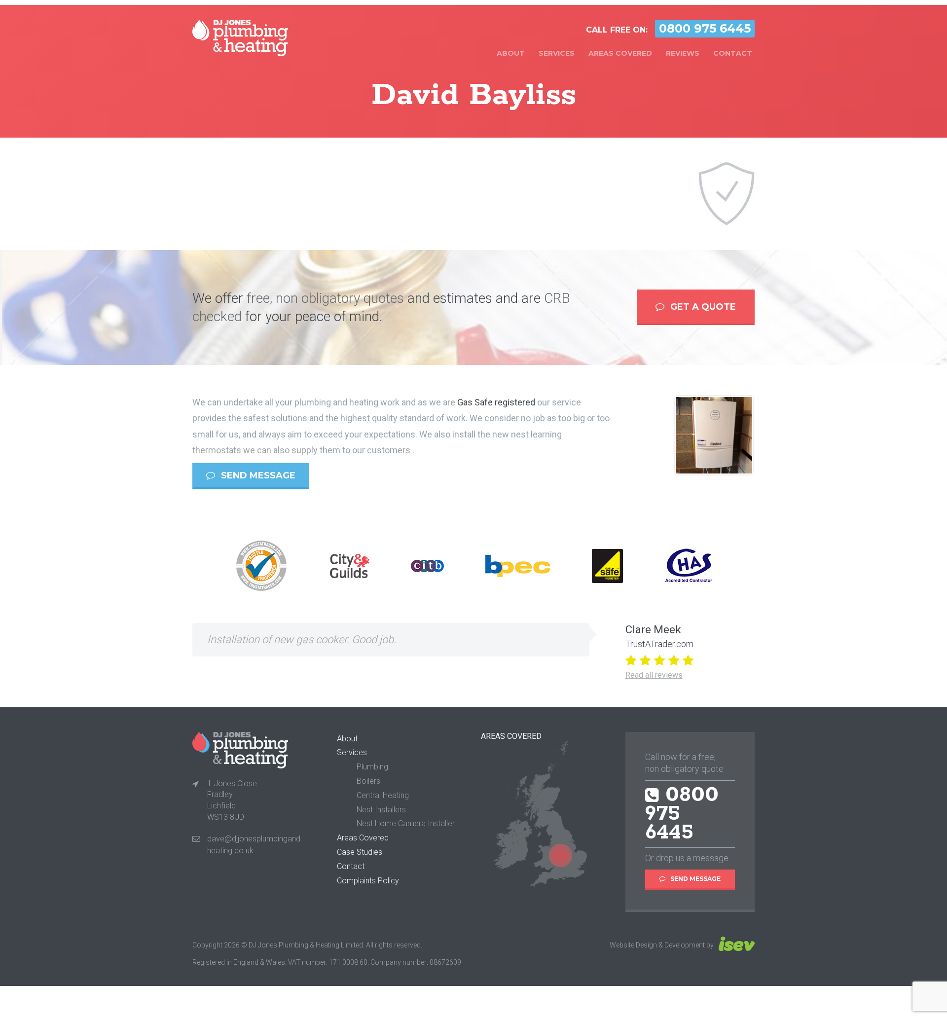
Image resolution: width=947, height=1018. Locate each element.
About (511, 53)
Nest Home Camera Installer (406, 823)
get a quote (702, 306)
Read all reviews (654, 675)
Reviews (682, 53)
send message (257, 475)
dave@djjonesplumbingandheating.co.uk (253, 844)
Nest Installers (381, 809)
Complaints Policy (368, 880)
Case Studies (359, 852)
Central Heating (383, 795)
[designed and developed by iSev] (735, 945)
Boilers (368, 781)
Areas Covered (620, 53)
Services (557, 53)
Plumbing (372, 766)
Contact (732, 53)
